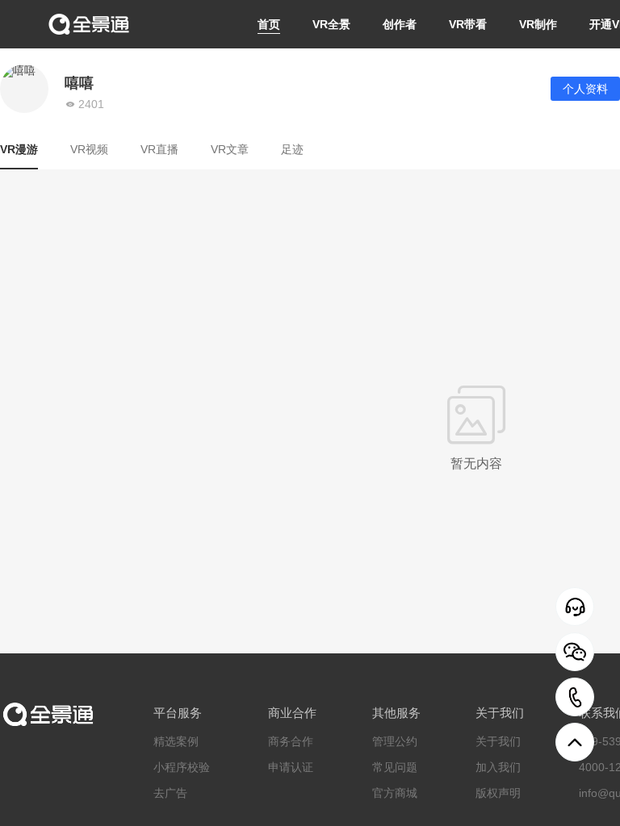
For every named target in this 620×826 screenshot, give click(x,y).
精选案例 (176, 741)
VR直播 (159, 149)
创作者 (400, 24)
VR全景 (331, 24)
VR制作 (538, 24)
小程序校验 (181, 767)
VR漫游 (19, 149)
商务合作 (290, 741)
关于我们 (498, 741)
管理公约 (394, 741)
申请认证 (290, 767)
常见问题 (394, 767)
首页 (269, 24)
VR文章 (230, 149)
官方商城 (394, 792)
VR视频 (89, 149)
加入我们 (498, 767)
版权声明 (498, 792)
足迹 (292, 149)
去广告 (170, 792)
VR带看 (468, 24)
